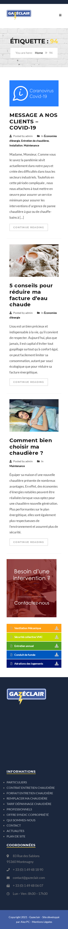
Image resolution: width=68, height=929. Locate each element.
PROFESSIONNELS (19, 809)
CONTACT (14, 825)
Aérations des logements (28, 663)
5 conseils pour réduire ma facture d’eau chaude (31, 295)
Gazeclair (34, 917)
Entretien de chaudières (35, 140)
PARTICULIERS (17, 782)
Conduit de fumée (24, 654)
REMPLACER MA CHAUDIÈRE (27, 798)
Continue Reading (28, 227)
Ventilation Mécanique (27, 628)
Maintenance (31, 145)
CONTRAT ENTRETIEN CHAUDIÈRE (31, 787)
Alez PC (25, 921)
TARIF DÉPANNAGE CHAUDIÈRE (29, 804)
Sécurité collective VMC (28, 636)
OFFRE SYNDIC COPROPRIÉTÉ (28, 814)
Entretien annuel (24, 645)
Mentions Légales (42, 921)
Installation (16, 145)
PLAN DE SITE (16, 836)
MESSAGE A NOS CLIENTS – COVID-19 (33, 121)
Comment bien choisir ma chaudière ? (30, 446)
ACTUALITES (15, 831)
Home (39, 52)
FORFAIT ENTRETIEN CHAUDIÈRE (30, 793)
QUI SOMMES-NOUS (21, 820)
